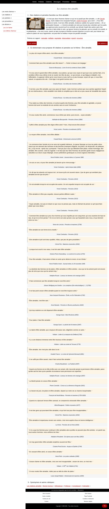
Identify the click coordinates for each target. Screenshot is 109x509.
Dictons (73, 2)
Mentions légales (88, 501)
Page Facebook (88, 496)
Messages (57, 2)
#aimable (44, 38)
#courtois (80, 38)
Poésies (41, 2)
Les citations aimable (34, 486)
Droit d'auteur (88, 493)
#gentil (73, 38)
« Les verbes (31, 43)
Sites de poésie (46, 493)
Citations (49, 2)
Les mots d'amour (9, 11)
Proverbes (65, 2)
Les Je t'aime (7, 27)
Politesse (67, 486)
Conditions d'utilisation (88, 498)
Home (34, 2)
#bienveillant (66, 38)
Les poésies (7, 18)
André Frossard (81, 21)
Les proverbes (7, 21)
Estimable (85, 486)
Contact (46, 501)
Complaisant (76, 486)
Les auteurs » (102, 43)
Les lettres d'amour (9, 31)
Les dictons (6, 24)
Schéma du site (46, 498)
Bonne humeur (48, 486)
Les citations (7, 15)
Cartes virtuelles (46, 496)
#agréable (57, 38)
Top (105, 506)
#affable (51, 38)
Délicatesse (59, 486)
